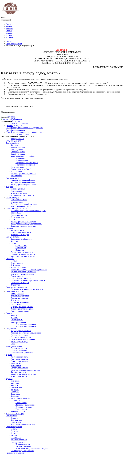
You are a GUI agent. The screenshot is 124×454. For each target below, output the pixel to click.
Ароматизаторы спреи (20, 298)
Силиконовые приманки (26, 324)
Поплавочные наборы (20, 283)
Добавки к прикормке (20, 302)
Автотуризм (16, 366)
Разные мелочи (17, 276)
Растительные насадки (20, 235)
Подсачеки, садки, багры (21, 337)
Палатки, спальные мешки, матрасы (25, 370)
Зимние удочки (17, 150)
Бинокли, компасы (18, 372)
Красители (15, 300)
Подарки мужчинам (19, 348)
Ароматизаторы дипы (20, 296)
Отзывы (9, 33)
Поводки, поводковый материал (24, 204)
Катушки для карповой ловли (23, 182)
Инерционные (17, 191)
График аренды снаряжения (22, 451)
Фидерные (15, 390)
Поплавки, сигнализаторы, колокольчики (28, 280)
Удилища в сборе (18, 411)
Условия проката (17, 442)
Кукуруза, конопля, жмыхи (22, 307)
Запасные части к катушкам (22, 195)
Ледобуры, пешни (18, 154)
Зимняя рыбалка (12, 143)
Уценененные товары (15, 414)
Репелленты (16, 363)
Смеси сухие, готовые (20, 311)
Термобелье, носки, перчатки (23, 254)
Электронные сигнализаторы (23, 424)
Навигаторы (16, 422)
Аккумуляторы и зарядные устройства (26, 224)
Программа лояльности (15, 453)
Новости (9, 29)
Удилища (9, 379)
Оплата (9, 128)
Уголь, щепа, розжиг (19, 376)
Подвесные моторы (19, 215)
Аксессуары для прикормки (22, 309)
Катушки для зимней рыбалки (23, 174)
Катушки (9, 187)
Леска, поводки (12, 198)
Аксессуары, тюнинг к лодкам (23, 222)
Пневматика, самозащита (16, 287)
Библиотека (11, 117)
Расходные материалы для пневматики (27, 289)
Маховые (14, 385)
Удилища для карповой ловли (23, 180)
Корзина (9, 37)
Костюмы (15, 241)
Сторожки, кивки (18, 152)
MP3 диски (15, 121)
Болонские (15, 381)
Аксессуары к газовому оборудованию (27, 128)
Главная (9, 24)
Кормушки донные (18, 267)
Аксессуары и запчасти (20, 398)
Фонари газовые (17, 139)
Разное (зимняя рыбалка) (21, 169)
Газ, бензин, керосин (14, 126)
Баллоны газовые (18, 130)
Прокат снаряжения (14, 427)
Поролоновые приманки (26, 326)
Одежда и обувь (12, 237)
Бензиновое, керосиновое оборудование (27, 132)
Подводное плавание (19, 368)
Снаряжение (11, 328)
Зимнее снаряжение (19, 440)
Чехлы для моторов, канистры (23, 226)
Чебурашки (15, 265)
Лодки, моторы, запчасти (16, 208)
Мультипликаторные (19, 193)
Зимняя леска (16, 176)
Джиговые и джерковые (25, 405)
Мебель (14, 429)
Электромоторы (17, 217)
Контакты (10, 35)
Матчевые (15, 383)
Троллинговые (22, 409)
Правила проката (23, 444)
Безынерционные (18, 189)
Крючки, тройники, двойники (23, 272)
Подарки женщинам (19, 350)
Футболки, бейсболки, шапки (23, 256)
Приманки (10, 313)
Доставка (9, 126)
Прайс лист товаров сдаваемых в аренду (32, 448)
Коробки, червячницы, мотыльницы (26, 333)
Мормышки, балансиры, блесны (24, 156)
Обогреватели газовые (20, 134)
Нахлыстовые (16, 387)
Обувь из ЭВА (21, 246)
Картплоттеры (17, 420)
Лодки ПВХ (16, 213)
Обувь (13, 243)
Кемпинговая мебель (19, 357)
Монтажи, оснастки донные (22, 274)
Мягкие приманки (18, 322)
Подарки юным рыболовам (22, 352)
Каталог (9, 26)
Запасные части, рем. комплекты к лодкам (28, 211)
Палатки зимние (17, 167)
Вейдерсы (20, 250)
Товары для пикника (19, 359)
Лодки (13, 433)
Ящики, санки (16, 171)
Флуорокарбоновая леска (21, 206)
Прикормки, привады (15, 291)
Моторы (14, 435)
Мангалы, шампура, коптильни (23, 374)
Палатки (14, 431)
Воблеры (14, 318)
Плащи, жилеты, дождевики (22, 252)
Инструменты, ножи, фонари (23, 339)
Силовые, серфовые (24, 407)
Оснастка (10, 259)
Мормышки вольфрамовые (27, 163)
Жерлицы (15, 145)
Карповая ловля (12, 178)
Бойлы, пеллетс (17, 294)
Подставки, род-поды (19, 335)
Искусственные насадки (21, 232)
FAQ (8, 132)
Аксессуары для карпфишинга (23, 184)
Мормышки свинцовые (25, 165)
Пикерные (15, 392)
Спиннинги (15, 400)
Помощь (9, 130)
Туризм (9, 355)
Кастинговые (21, 403)
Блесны (14, 315)
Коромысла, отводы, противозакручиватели (29, 270)
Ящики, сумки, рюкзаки (21, 331)
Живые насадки (17, 230)
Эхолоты (14, 418)
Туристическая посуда (20, 361)
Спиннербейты (17, 320)
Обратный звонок (10, 119)
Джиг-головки (17, 263)
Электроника (11, 416)
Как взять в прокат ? (24, 446)
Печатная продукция (19, 123)
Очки (13, 344)
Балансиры (20, 158)
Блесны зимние (22, 160)
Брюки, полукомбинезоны (21, 239)
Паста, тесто (16, 304)
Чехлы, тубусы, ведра (19, 342)
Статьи (9, 31)
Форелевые (15, 394)
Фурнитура (15, 285)
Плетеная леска (17, 202)
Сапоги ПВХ (21, 248)
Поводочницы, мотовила (21, 278)
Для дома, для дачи (13, 141)
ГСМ (13, 219)
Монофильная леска (19, 200)
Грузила (14, 261)
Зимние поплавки (18, 147)
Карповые (15, 396)
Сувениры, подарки (14, 346)
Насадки (9, 228)
